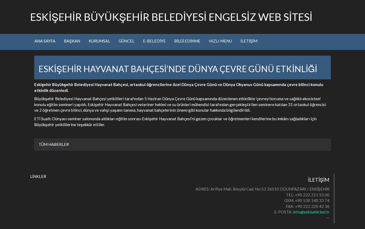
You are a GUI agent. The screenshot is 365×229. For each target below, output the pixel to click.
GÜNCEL (126, 40)
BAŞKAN (72, 40)
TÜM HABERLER (53, 144)
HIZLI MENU (220, 40)
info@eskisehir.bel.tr (311, 211)
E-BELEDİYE (154, 40)
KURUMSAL (99, 40)
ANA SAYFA (44, 40)
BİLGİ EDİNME (187, 40)
